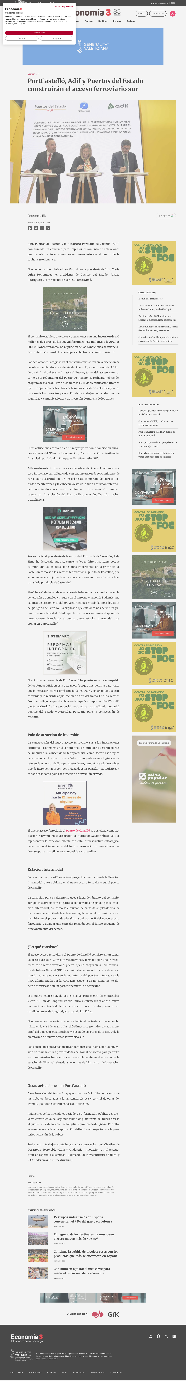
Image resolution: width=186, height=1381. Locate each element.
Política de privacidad (63, 6)
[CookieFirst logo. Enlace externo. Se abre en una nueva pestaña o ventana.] (13, 9)
